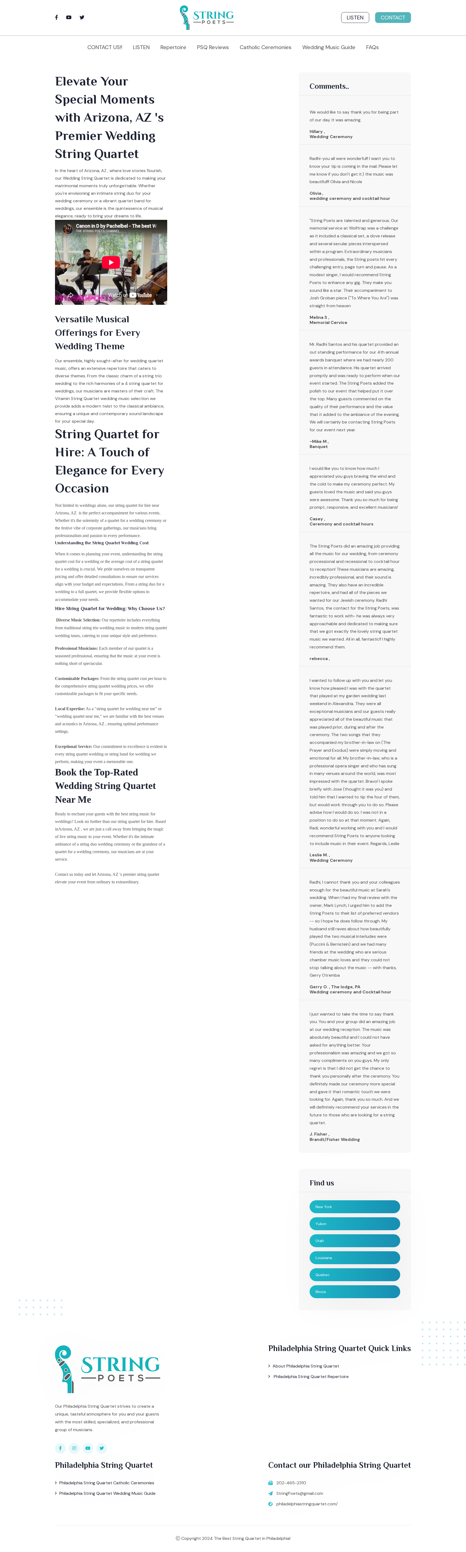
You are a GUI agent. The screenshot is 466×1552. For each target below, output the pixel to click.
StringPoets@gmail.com (299, 1493)
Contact (393, 17)
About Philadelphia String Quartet (306, 1366)
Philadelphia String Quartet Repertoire (311, 1376)
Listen (355, 17)
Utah (320, 1240)
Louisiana (324, 1257)
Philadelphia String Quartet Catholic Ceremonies (106, 1483)
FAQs (372, 47)
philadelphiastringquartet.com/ (307, 1504)
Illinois (321, 1291)
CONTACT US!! (104, 47)
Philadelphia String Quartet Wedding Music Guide (107, 1493)
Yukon (321, 1223)
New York (324, 1206)
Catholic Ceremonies (266, 47)
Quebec (323, 1274)
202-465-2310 (291, 1483)
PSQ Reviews (213, 47)
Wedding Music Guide (328, 47)
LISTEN (141, 47)
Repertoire (173, 47)
